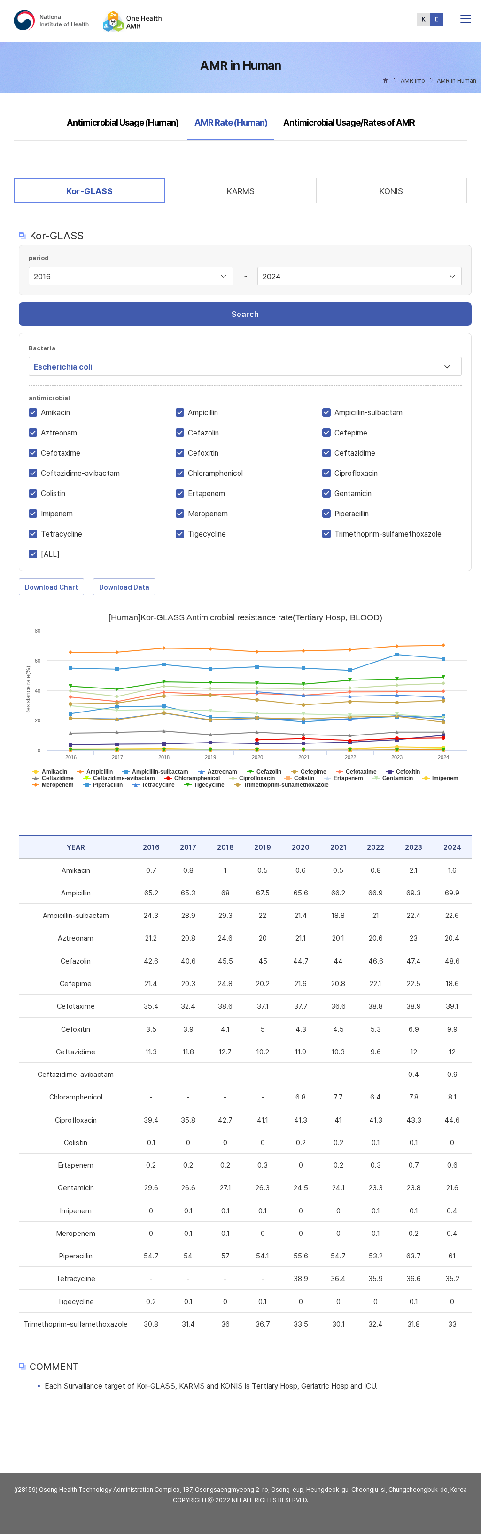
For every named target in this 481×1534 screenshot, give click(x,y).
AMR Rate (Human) (230, 122)
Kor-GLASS (89, 191)
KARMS (241, 191)
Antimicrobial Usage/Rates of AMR (349, 122)
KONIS (391, 191)
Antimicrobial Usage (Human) (122, 122)
